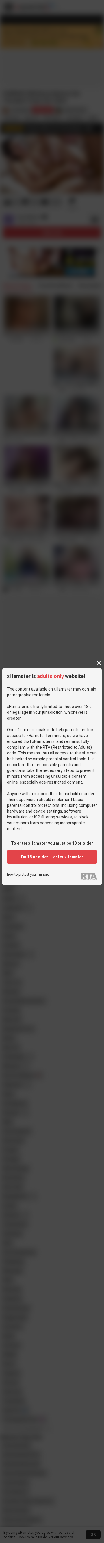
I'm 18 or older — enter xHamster (52, 857)
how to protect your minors (28, 875)
